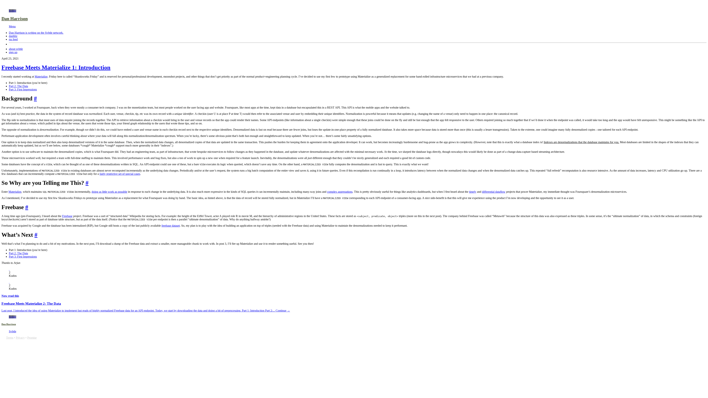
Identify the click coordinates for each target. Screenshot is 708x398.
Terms (9, 337)
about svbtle (16, 48)
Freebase (67, 216)
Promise (32, 337)
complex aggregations (340, 191)
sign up (13, 52)
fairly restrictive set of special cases (120, 173)
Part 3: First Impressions (23, 89)
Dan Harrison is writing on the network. (36, 32)
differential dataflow (493, 191)
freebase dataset (171, 225)
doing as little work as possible (109, 191)
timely (472, 191)
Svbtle (12, 10)
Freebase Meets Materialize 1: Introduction (55, 67)
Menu (12, 26)
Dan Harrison (14, 18)
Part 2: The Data (18, 86)
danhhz (13, 36)
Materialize (41, 76)
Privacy (20, 337)
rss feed (13, 39)
